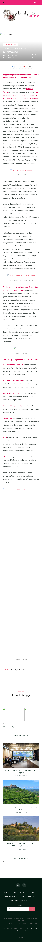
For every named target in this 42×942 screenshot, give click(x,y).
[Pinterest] (32, 57)
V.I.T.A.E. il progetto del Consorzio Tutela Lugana (21, 771)
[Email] (35, 57)
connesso (15, 862)
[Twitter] (35, 55)
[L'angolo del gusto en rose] (21, 15)
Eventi (22, 896)
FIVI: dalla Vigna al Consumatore (16, 726)
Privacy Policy (30, 928)
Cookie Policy (21, 931)
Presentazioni (11, 896)
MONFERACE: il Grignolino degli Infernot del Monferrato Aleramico (21, 845)
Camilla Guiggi (11, 56)
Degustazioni (10, 44)
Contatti (25, 900)
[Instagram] (18, 885)
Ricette (31, 896)
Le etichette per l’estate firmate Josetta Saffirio (21, 808)
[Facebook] (32, 55)
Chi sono (14, 900)
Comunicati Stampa (27, 893)
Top (21, 937)
